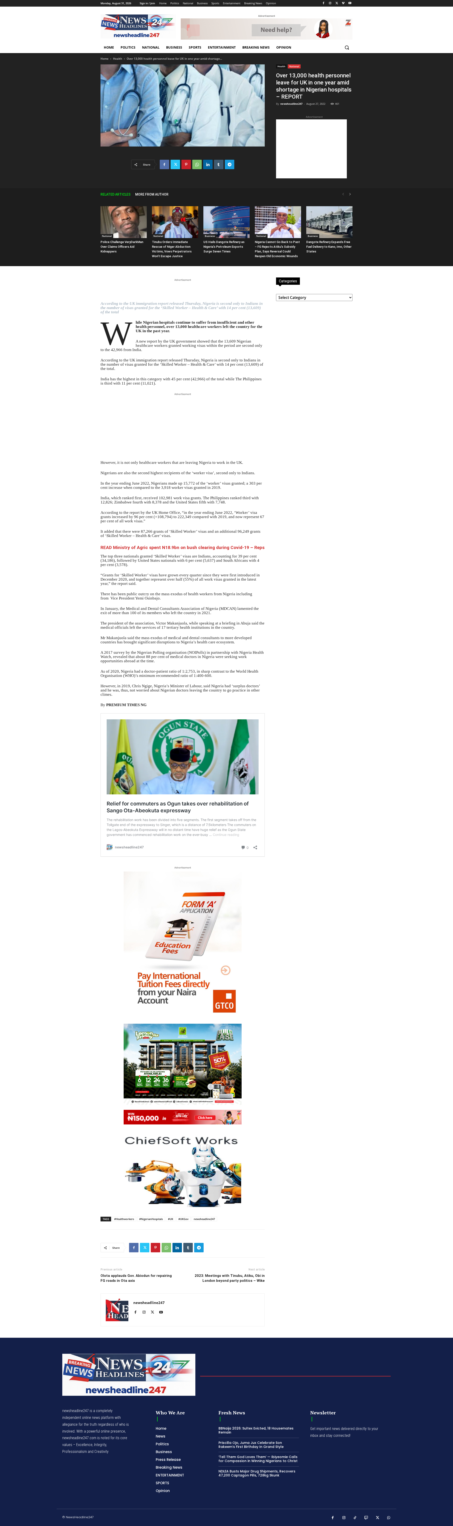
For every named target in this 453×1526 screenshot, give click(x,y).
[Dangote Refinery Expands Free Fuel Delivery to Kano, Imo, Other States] (329, 222)
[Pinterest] (186, 164)
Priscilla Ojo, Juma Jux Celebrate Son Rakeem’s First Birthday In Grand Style (251, 1444)
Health (117, 59)
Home (105, 59)
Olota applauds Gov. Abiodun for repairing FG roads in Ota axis (136, 1278)
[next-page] (350, 194)
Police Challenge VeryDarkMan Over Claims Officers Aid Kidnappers (122, 246)
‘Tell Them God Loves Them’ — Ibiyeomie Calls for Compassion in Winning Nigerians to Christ (258, 1459)
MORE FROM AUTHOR (151, 194)
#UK (170, 1219)
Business (210, 236)
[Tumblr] (218, 164)
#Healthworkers (124, 1219)
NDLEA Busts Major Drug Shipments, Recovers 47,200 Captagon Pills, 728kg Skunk (256, 1473)
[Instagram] (330, 3)
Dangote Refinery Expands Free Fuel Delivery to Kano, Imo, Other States (329, 246)
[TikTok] (355, 1517)
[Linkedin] (208, 164)
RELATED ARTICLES (115, 194)
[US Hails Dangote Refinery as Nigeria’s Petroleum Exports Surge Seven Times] (226, 222)
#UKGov (183, 1219)
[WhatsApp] (197, 164)
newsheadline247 (291, 103)
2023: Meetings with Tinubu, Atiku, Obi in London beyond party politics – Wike (230, 1278)
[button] (346, 47)
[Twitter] (337, 3)
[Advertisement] (311, 148)
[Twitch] (366, 1517)
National (294, 66)
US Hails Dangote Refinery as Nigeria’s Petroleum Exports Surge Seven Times (223, 246)
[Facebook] (323, 3)
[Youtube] (349, 3)
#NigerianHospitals (151, 1219)
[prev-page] (343, 194)
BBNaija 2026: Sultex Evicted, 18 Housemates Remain (256, 1430)
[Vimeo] (343, 3)
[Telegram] (229, 164)
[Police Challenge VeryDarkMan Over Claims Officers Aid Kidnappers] (124, 222)
